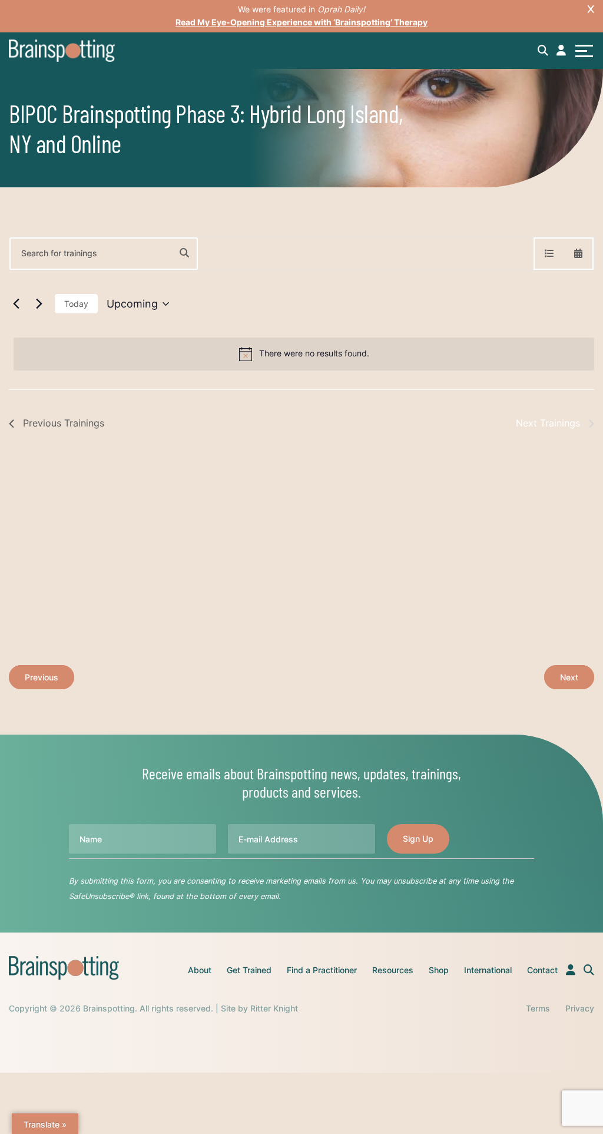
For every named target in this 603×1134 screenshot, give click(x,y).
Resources (392, 970)
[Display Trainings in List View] (549, 254)
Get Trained (249, 970)
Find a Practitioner (322, 970)
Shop (439, 970)
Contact (542, 970)
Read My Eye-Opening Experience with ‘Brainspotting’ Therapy (301, 22)
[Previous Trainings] (16, 304)
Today (76, 304)
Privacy (579, 1008)
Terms (538, 1008)
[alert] (304, 354)
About (199, 970)
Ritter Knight (274, 1008)
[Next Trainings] (39, 304)
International (488, 970)
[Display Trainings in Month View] (578, 254)
